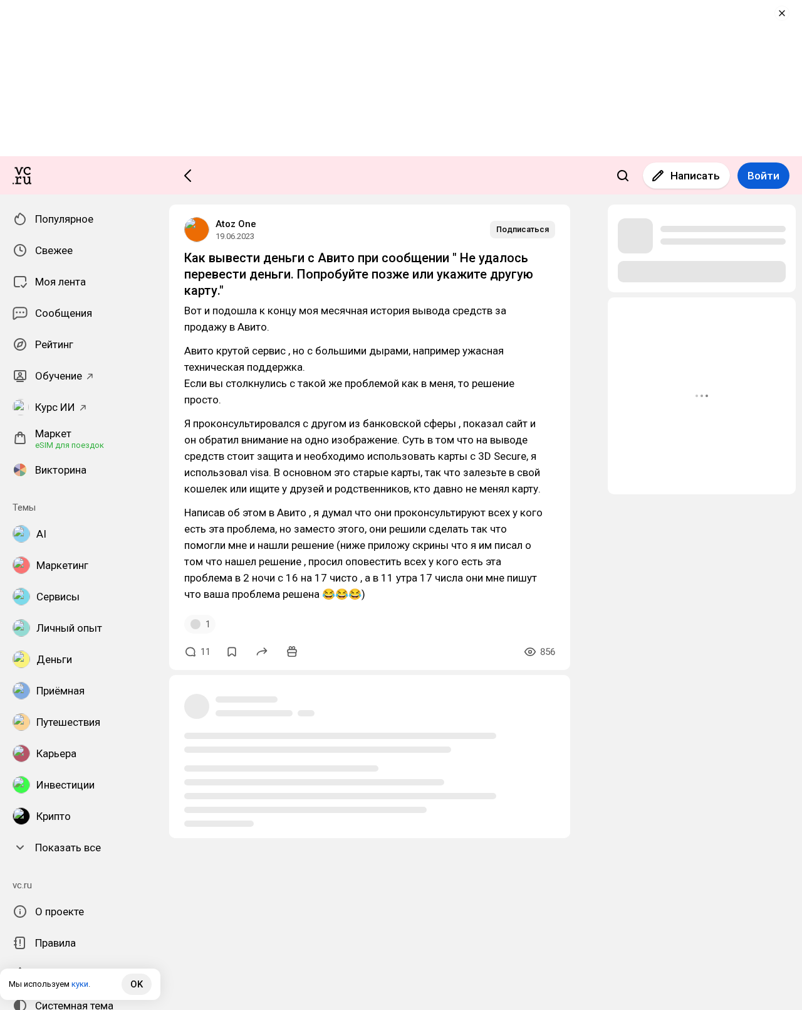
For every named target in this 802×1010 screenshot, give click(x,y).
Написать (695, 175)
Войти (763, 175)
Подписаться (522, 229)
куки (79, 984)
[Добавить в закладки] (232, 652)
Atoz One (236, 224)
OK (136, 984)
